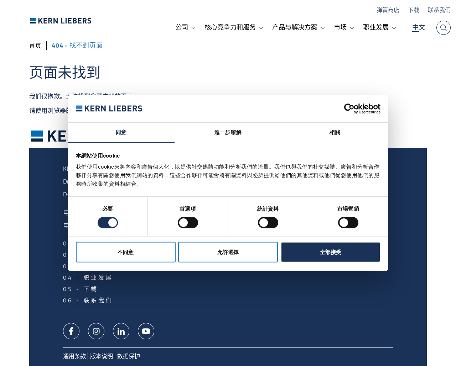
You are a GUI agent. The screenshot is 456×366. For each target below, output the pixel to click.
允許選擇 (228, 252)
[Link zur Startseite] (60, 20)
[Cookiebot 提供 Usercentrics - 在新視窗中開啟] (349, 109)
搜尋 (443, 28)
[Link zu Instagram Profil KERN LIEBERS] (96, 330)
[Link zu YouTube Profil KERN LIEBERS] (146, 330)
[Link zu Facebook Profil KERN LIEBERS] (71, 330)
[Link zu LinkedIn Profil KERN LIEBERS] (121, 330)
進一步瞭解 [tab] (228, 132)
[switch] (188, 222)
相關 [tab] (335, 132)
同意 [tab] (121, 132)
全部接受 (330, 252)
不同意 (126, 252)
